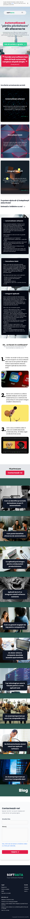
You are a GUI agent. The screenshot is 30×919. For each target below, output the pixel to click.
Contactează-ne (15, 473)
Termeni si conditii (6, 893)
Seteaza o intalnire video (7, 899)
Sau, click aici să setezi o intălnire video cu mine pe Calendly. (14, 845)
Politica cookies (5, 889)
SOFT (10, 13)
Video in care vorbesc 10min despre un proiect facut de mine (14, 904)
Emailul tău (6, 819)
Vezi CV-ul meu (5, 910)
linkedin (26, 887)
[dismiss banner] (28, 3)
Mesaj (4, 827)
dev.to (25, 891)
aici (13, 3)
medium (26, 889)
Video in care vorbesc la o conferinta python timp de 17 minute (14, 907)
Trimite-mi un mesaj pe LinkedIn (9, 901)
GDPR (2, 891)
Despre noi (4, 887)
